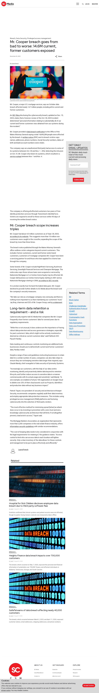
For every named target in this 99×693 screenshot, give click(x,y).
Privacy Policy (72, 174)
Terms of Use (82, 172)
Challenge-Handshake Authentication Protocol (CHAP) (78, 308)
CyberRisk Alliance (38, 672)
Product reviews (77, 669)
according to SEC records (48, 281)
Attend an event (56, 676)
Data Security (21, 38)
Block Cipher (74, 300)
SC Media (36, 669)
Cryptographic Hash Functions (76, 318)
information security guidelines (22, 426)
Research (75, 672)
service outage (15, 156)
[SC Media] (7, 4)
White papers (76, 676)
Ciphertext (73, 314)
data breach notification (36, 132)
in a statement (56, 302)
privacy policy (6, 690)
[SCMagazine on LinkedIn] (20, 678)
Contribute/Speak (56, 672)
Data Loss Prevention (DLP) (77, 327)
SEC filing (16, 115)
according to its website (19, 236)
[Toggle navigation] (78, 3)
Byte (71, 303)
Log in (87, 4)
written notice (28, 137)
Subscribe (78, 180)
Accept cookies (89, 685)
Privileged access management (39, 38)
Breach (12, 38)
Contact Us (37, 676)
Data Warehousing (76, 331)
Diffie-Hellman (74, 335)
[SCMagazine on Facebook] (11, 678)
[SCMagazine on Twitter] (16, 678)
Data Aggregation (75, 323)
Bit (70, 297)
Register (95, 4)
